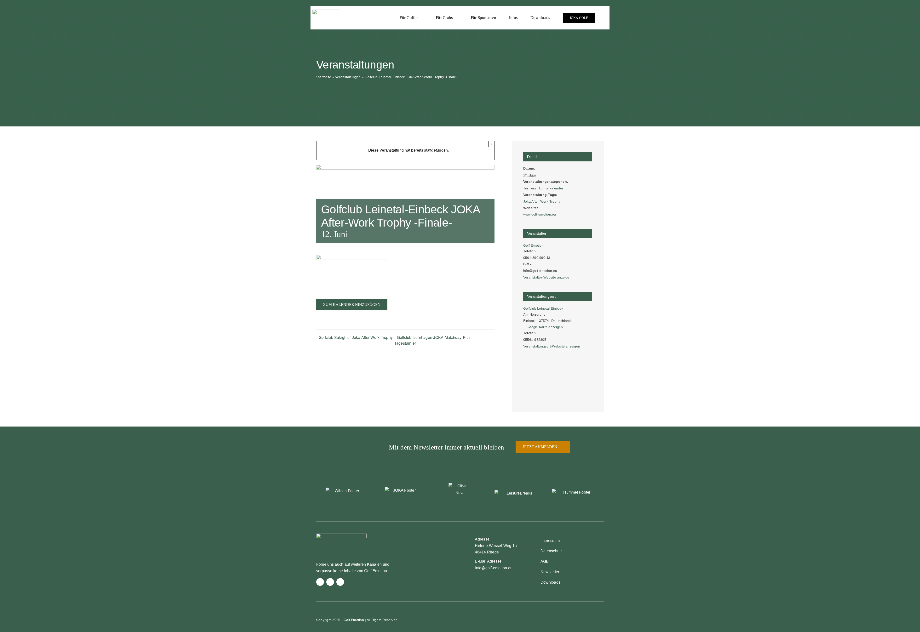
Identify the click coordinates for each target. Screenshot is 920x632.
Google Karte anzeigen (545, 327)
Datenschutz (551, 551)
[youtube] (340, 582)
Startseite (323, 77)
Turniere (529, 188)
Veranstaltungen (348, 77)
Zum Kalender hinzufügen (351, 304)
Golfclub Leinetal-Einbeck (543, 308)
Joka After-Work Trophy (541, 201)
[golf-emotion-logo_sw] (326, 11)
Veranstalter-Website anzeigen (547, 277)
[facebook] (320, 582)
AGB (544, 561)
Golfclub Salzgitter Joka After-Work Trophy (356, 337)
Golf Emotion (533, 245)
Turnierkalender (550, 188)
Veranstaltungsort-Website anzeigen (551, 346)
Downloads (550, 582)
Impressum (550, 541)
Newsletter (549, 572)
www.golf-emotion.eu (539, 214)
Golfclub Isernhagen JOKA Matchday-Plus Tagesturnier (432, 340)
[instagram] (330, 582)
